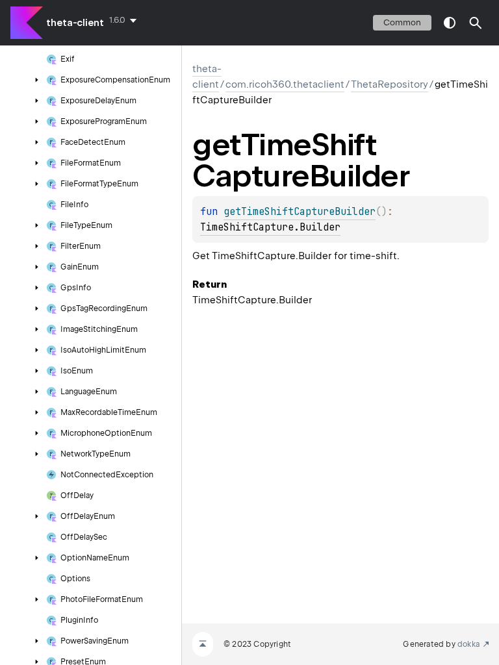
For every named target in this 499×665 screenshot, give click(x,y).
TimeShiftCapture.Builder (270, 227)
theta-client (75, 23)
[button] (476, 23)
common (402, 22)
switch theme (450, 23)
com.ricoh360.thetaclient (284, 84)
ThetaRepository (389, 84)
